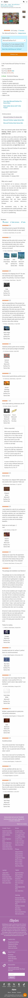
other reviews (15, 222)
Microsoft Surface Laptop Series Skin (13, 120)
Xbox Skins (17, 907)
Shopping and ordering (13, 942)
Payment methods (12, 946)
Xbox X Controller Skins (20, 911)
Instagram (9, 986)
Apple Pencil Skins (19, 872)
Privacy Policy (13, 996)
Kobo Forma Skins (19, 880)
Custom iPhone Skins (7, 846)
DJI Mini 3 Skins (18, 839)
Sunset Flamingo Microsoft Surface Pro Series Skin (6, 391)
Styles (6, 1)
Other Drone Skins (19, 845)
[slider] (7, 30)
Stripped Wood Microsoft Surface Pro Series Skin (6, 497)
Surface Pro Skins (6, 880)
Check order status (12, 958)
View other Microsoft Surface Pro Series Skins (12, 102)
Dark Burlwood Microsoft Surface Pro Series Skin (6, 728)
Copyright (8, 996)
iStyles (2, 4)
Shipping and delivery (13, 944)
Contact (19, 992)
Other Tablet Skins (19, 891)
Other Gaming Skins (19, 913)
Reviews (14, 992)
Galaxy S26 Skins (19, 856)
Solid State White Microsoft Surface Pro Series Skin (6, 699)
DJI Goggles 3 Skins (19, 835)
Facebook (4, 986)
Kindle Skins (18, 878)
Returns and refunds (12, 948)
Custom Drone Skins (7, 831)
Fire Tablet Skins (18, 876)
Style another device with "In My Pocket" (12, 106)
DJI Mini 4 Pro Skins (19, 841)
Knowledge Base (12, 956)
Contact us (10, 960)
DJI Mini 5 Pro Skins (19, 843)
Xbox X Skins (18, 909)
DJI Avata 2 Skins (19, 831)
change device (22, 33)
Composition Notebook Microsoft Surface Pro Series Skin (6, 419)
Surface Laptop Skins (7, 878)
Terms (5, 996)
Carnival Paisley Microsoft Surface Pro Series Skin (6, 364)
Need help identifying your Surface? (12, 49)
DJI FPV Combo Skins (20, 832)
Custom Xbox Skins (6, 845)
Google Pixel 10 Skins (20, 857)
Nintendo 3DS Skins (19, 897)
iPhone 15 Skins (18, 859)
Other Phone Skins (19, 866)
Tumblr (19, 986)
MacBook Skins (5, 874)
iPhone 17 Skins (18, 863)
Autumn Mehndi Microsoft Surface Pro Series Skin (6, 542)
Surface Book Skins (6, 876)
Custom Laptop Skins (7, 832)
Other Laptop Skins (6, 882)
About (9, 992)
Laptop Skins (5, 872)
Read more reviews (22, 824)
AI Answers (10, 954)
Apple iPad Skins (19, 874)
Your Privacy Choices (20, 996)
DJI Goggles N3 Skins (20, 836)
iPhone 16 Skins (18, 861)
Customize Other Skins (7, 849)
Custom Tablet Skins (7, 843)
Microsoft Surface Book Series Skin (13, 123)
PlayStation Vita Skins (20, 905)
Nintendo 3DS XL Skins (20, 899)
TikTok (24, 986)
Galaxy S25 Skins (19, 853)
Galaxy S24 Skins (19, 851)
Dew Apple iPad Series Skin (7, 261)
